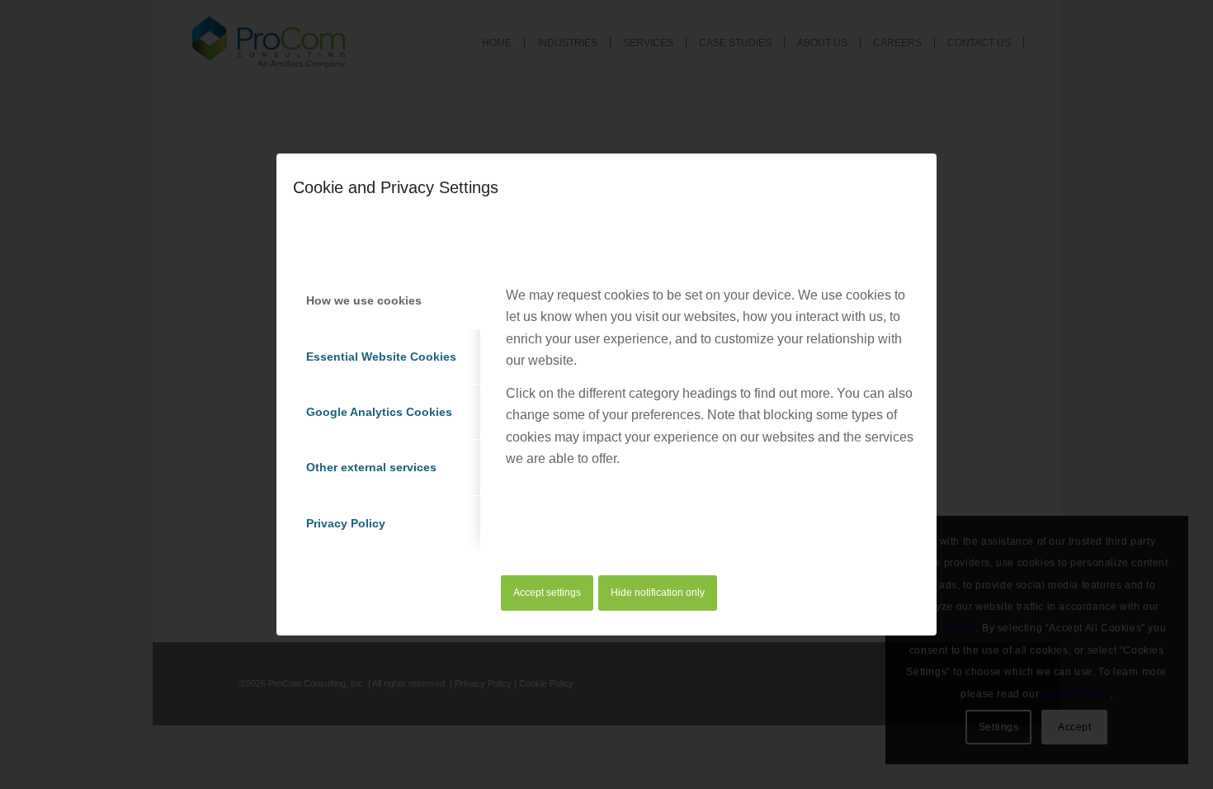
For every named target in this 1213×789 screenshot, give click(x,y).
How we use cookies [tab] (364, 300)
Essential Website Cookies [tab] (381, 356)
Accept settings (547, 592)
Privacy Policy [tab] (345, 523)
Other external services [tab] (371, 467)
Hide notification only (658, 592)
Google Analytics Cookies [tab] (379, 411)
